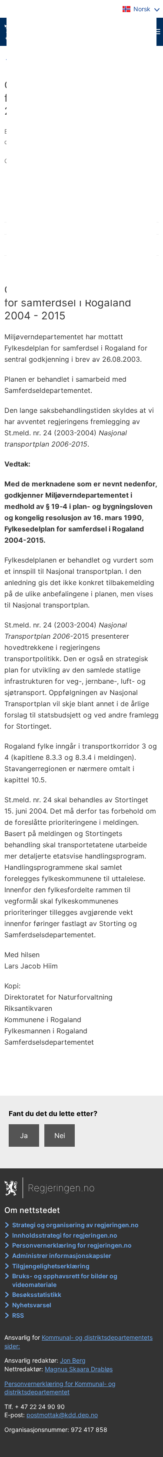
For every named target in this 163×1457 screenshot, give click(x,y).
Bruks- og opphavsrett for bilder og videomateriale (64, 1280)
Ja (24, 1135)
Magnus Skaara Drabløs (79, 1369)
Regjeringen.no (61, 1187)
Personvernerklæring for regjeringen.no (72, 1245)
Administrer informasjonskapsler (61, 1255)
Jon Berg (73, 1360)
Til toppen (82, 1083)
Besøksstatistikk (36, 1294)
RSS (18, 1315)
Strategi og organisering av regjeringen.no (75, 1225)
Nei (59, 1135)
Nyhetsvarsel (31, 1305)
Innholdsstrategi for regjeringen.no (64, 1235)
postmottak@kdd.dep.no (62, 1414)
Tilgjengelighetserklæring (51, 1266)
